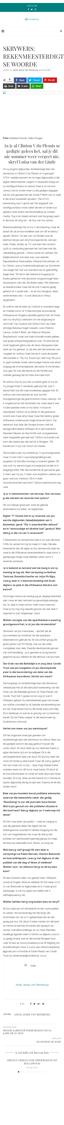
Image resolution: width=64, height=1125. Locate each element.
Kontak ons (32, 6)
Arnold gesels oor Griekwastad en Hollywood (32, 1062)
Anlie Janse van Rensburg (25, 70)
